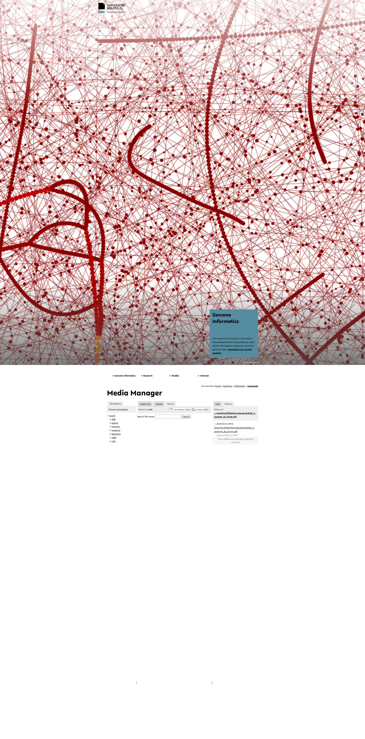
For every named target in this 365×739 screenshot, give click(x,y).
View (217, 403)
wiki (113, 441)
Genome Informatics (225, 318)
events (115, 423)
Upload (159, 403)
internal (116, 426)
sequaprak (252, 386)
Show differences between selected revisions (235, 440)
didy (114, 419)
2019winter (239, 386)
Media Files (145, 403)
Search (186, 416)
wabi (114, 437)
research (116, 430)
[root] (112, 415)
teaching (227, 386)
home (218, 386)
